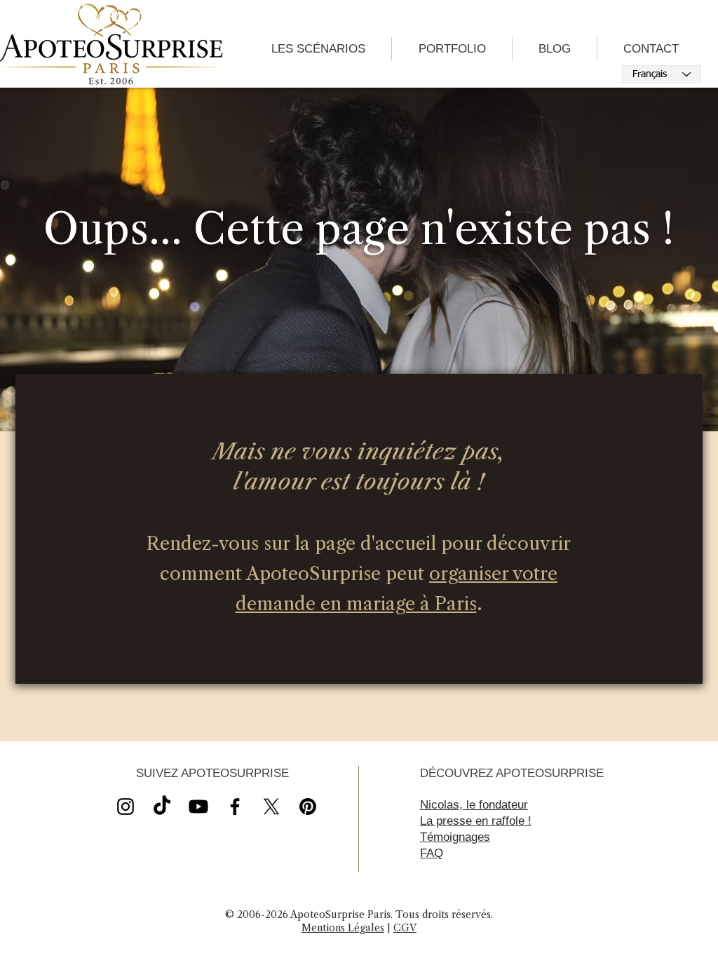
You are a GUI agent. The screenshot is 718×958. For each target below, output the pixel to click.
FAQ (431, 853)
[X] (198, 806)
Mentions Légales (343, 928)
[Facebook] (235, 806)
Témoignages (455, 837)
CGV (404, 928)
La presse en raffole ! (475, 821)
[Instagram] (125, 806)
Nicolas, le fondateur (474, 804)
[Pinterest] (308, 806)
